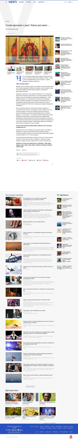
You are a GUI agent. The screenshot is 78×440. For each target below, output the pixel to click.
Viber (19, 160)
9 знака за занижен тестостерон (27, 403)
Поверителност (55, 431)
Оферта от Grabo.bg (26, 223)
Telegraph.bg (70, 428)
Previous (6, 70)
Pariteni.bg (60, 428)
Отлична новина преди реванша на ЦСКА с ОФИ (66, 252)
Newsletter (25, 160)
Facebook (40, 160)
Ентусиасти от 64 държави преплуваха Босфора (67, 223)
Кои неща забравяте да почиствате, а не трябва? (11, 403)
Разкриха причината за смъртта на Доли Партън (66, 45)
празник (18, 150)
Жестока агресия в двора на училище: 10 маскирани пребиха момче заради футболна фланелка (66, 53)
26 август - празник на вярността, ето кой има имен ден (67, 238)
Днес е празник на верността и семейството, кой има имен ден (38, 289)
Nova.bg (52, 426)
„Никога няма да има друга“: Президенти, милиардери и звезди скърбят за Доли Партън (37, 210)
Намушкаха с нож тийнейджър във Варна (34, 310)
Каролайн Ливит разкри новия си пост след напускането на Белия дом (66, 107)
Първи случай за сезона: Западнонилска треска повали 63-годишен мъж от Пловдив (38, 322)
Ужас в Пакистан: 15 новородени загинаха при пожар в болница (37, 233)
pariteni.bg (62, 69)
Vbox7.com (36, 426)
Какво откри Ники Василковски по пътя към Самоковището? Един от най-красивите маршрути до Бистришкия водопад (67, 214)
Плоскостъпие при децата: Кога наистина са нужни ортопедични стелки (36, 278)
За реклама (42, 431)
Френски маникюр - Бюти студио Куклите (34, 221)
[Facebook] (72, 433)
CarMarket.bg (65, 426)
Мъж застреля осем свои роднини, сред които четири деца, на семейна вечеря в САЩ (38, 343)
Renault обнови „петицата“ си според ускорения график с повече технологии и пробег (66, 74)
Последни (21, 2)
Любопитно (41, 2)
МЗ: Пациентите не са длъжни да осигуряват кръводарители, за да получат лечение (35, 199)
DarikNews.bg (47, 426)
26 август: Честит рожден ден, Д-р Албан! (47, 403)
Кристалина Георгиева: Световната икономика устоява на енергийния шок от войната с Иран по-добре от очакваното (38, 365)
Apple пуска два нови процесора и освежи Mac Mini (36, 299)
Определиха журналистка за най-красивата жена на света (67, 246)
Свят (34, 2)
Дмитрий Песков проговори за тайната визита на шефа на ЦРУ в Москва (66, 60)
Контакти (71, 431)
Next (53, 70)
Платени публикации (64, 431)
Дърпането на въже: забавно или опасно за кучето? (67, 206)
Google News (33, 160)
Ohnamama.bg (43, 428)
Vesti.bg (13, 2)
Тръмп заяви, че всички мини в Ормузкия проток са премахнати (37, 244)
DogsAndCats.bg (59, 426)
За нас (37, 431)
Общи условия (48, 431)
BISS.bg (71, 426)
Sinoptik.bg (49, 428)
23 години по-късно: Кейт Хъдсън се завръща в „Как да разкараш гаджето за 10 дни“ (67, 231)
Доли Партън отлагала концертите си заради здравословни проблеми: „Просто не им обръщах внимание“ (38, 332)
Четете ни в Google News (15, 432)
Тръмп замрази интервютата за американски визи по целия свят (37, 255)
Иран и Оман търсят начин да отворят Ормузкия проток (38, 375)
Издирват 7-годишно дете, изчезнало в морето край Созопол (66, 38)
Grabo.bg (54, 428)
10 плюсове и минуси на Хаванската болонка (67, 199)
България (28, 2)
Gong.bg (41, 426)
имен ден (24, 150)
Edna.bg (64, 428)
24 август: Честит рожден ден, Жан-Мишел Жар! (13, 417)
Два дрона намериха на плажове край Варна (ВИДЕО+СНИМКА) (67, 260)
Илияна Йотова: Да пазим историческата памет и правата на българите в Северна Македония (66, 99)
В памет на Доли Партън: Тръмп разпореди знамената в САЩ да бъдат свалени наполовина (38, 354)
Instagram (47, 160)
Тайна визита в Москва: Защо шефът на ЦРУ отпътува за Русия (38, 267)
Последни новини (14, 195)
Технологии (25, 301)
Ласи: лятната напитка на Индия (29, 417)
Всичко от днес (30, 386)
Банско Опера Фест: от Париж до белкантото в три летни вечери (47, 418)
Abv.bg (31, 426)
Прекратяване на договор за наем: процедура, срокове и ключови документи (66, 66)
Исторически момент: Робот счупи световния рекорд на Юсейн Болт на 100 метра (66, 91)
